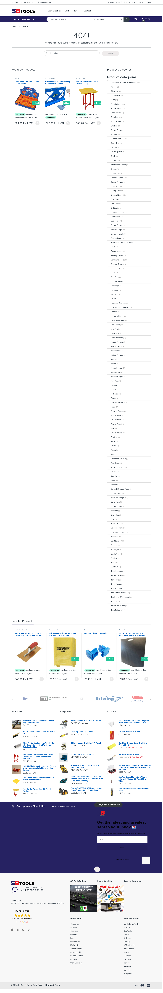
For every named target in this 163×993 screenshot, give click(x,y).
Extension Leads (117, 234)
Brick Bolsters (50, 78)
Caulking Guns (116, 152)
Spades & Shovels (118, 532)
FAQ (72, 938)
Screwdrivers (116, 493)
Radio (113, 441)
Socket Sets (115, 523)
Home (14, 27)
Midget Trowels (117, 355)
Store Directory (76, 963)
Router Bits (115, 472)
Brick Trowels (116, 121)
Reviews (73, 959)
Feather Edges (116, 238)
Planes (113, 398)
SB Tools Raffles (76, 956)
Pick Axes (115, 394)
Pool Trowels (116, 415)
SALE (67, 11)
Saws (113, 480)
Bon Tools (128, 931)
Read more (41, 679)
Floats (113, 247)
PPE (112, 428)
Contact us (74, 924)
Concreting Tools (117, 178)
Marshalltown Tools (131, 924)
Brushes (114, 126)
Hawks (113, 299)
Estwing (127, 942)
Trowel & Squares (118, 606)
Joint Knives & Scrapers (120, 307)
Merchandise (116, 351)
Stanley (126, 963)
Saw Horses (115, 476)
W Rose (127, 927)
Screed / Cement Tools (120, 489)
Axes (113, 100)
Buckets (114, 134)
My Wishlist (74, 945)
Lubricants (115, 333)
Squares (114, 545)
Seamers (114, 511)
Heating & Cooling (118, 303)
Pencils (113, 389)
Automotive (115, 95)
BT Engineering (130, 945)
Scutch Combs (116, 506)
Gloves (113, 273)
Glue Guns (115, 277)
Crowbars (114, 186)
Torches (114, 601)
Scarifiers (114, 485)
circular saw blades (118, 165)
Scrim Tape (115, 502)
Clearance (115, 173)
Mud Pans (115, 381)
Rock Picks (115, 463)
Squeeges (115, 549)
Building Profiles (117, 139)
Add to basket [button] (36, 123)
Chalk (113, 156)
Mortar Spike (116, 372)
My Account (130, 2)
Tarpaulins (115, 580)
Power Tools (116, 424)
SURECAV (114, 567)
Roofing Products (117, 467)
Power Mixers (116, 420)
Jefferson (127, 966)
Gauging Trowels (117, 264)
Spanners (114, 537)
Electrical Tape (116, 230)
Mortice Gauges (117, 376)
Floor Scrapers (116, 251)
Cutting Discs (116, 191)
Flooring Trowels (117, 255)
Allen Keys (115, 91)
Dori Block (115, 204)
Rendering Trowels (118, 459)
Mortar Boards (80, 78)
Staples (114, 558)
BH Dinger (128, 938)
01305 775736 (45, 2)
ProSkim (114, 437)
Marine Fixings (116, 346)
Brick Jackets (116, 113)
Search (110, 53)
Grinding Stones (117, 281)
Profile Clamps (116, 433)
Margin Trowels (117, 342)
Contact (87, 11)
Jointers (114, 312)
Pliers (113, 407)
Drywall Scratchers (118, 212)
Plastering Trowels (118, 403)
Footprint (127, 956)
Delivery (73, 935)
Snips (113, 519)
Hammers (114, 290)
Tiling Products (117, 584)
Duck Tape (115, 221)
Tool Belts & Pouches (119, 593)
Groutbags (115, 286)
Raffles (77, 11)
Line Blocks (18, 78)
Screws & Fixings (117, 498)
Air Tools (114, 87)
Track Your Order (145, 2)
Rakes (113, 450)
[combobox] (69, 19)
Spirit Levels (115, 541)
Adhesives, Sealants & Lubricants (123, 83)
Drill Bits (114, 208)
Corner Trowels (117, 182)
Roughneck (128, 973)
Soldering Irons (117, 528)
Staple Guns (115, 554)
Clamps (114, 169)
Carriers (114, 147)
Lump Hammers (117, 338)
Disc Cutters (115, 199)
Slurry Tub (115, 515)
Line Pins (114, 329)
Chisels (113, 160)
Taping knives (116, 575)
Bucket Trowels (117, 130)
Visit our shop (115, 2)
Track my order (76, 949)
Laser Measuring (117, 320)
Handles (114, 294)
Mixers (113, 364)
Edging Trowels (117, 225)
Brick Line (114, 117)
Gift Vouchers (116, 268)
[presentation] (150, 699)
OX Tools (127, 959)
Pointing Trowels (117, 411)
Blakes (126, 952)
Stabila (126, 935)
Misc (112, 359)
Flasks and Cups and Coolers (122, 242)
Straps (113, 562)
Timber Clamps (117, 588)
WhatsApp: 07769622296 (24, 2)
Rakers (113, 446)
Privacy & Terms (53, 985)
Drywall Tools (116, 217)
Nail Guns (114, 385)
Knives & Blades (117, 316)
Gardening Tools (117, 260)
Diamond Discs (116, 195)
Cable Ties (115, 143)
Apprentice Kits (54, 11)
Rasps (113, 454)
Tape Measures (117, 571)
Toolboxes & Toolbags (120, 597)
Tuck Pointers (116, 610)
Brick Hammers (116, 108)
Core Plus (127, 970)
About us (73, 927)
